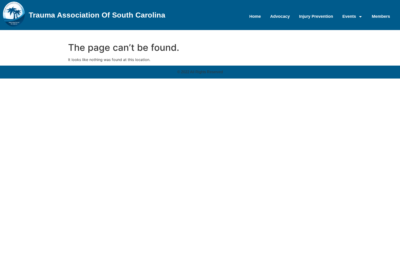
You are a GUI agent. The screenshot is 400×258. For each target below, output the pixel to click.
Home (255, 16)
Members (381, 16)
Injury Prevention (316, 16)
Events (349, 16)
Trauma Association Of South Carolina (97, 15)
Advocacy (280, 16)
